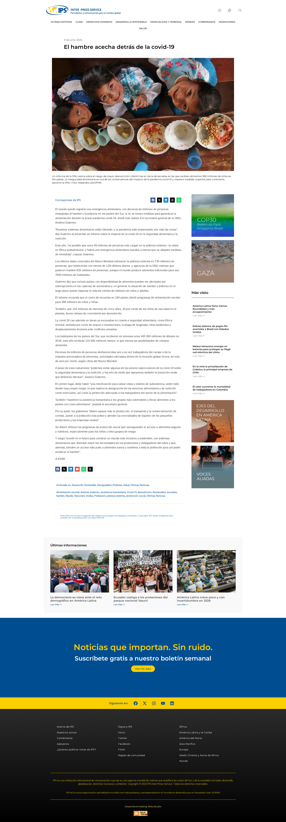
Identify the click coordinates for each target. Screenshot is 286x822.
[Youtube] (163, 703)
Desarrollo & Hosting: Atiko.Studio (143, 806)
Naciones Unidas (83, 495)
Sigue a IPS (125, 726)
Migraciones (227, 22)
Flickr (121, 749)
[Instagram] (154, 703)
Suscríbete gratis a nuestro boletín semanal (143, 658)
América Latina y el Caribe (195, 732)
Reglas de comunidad (131, 755)
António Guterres (90, 492)
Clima (79, 22)
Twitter (122, 738)
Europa (183, 749)
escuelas (172, 492)
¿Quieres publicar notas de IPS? (76, 749)
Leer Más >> (199, 315)
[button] (240, 10)
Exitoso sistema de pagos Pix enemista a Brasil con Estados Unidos (211, 329)
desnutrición (144, 492)
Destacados (159, 492)
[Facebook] (135, 703)
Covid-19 (132, 492)
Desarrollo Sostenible (131, 22)
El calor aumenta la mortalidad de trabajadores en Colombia (211, 388)
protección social (136, 495)
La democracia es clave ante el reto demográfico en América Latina (76, 599)
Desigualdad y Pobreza (166, 22)
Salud (143, 28)
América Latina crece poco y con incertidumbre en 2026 (201, 599)
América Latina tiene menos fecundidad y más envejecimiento (210, 308)
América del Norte (190, 738)
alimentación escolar (67, 492)
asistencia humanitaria (113, 492)
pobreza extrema (116, 495)
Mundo (69, 495)
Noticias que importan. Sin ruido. (143, 647)
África (183, 726)
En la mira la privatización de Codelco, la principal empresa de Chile (212, 369)
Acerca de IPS (65, 726)
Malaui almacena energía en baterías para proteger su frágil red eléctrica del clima (211, 349)
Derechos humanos (99, 22)
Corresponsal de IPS (68, 200)
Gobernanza (206, 22)
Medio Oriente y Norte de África (199, 755)
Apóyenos (63, 743)
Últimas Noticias (61, 22)
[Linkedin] (172, 703)
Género (190, 22)
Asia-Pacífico (187, 743)
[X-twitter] (145, 703)
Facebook (124, 743)
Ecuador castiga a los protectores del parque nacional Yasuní (141, 599)
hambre (60, 495)
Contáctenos (65, 738)
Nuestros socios (67, 732)
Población (100, 495)
